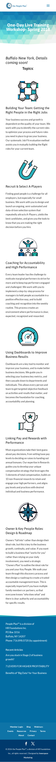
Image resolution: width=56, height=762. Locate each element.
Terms (43, 731)
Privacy (33, 731)
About (21, 735)
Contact (31, 735)
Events (10, 731)
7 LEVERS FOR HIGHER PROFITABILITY (27, 666)
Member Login (16, 727)
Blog (29, 727)
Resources (21, 731)
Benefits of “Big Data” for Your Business (26, 672)
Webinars (38, 727)
